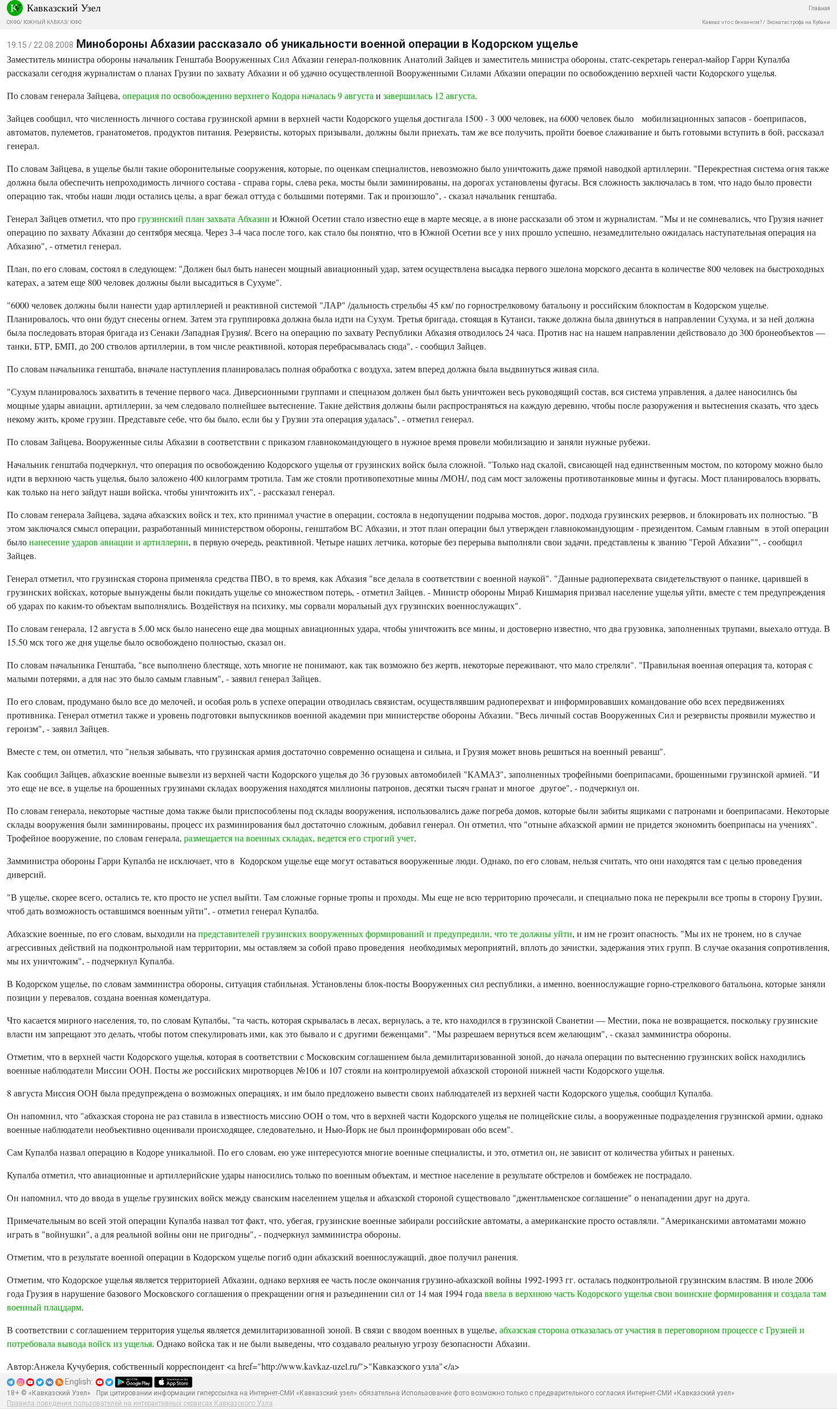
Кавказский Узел (64, 7)
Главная (819, 8)
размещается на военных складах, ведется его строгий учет (299, 838)
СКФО (13, 22)
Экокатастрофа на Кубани (798, 22)
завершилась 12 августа (429, 95)
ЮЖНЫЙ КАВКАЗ (45, 22)
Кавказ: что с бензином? (732, 22)
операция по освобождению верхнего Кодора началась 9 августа (248, 95)
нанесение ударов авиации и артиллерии (108, 542)
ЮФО (75, 22)
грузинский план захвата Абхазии (204, 218)
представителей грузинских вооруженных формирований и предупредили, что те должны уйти (385, 933)
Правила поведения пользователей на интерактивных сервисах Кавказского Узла (140, 1403)
